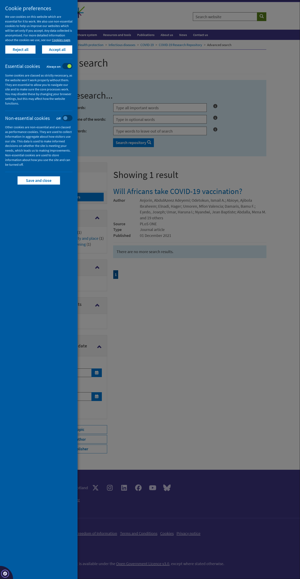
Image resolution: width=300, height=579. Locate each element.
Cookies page (61, 40)
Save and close (39, 180)
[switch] (42, 66)
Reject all (20, 49)
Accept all (57, 49)
